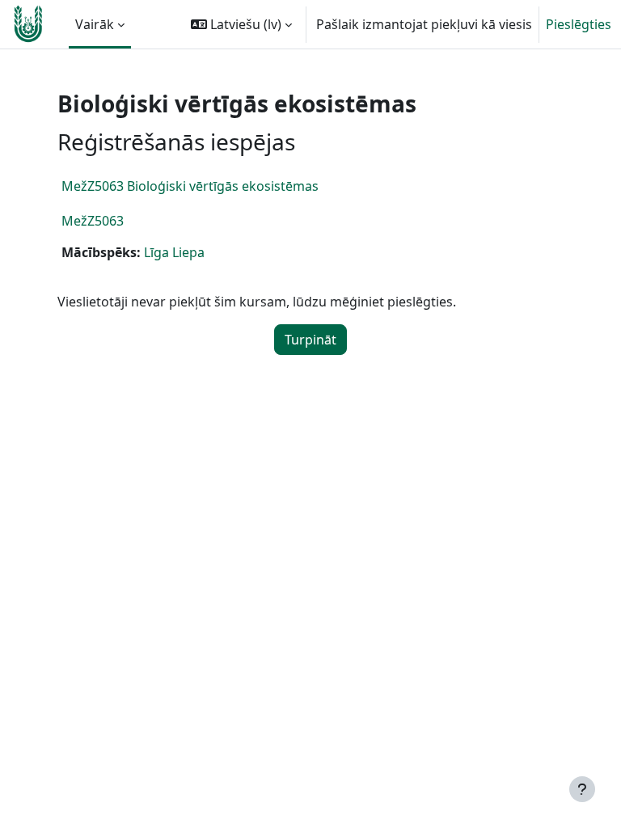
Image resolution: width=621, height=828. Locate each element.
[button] (241, 24)
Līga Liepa (174, 252)
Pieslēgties (578, 24)
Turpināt (310, 340)
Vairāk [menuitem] (94, 24)
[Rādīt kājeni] (582, 789)
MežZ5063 (92, 221)
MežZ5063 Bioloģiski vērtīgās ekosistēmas (190, 186)
